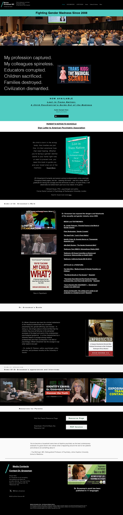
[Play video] (38, 244)
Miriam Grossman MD (9, 3)
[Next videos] (121, 390)
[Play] (56, 116)
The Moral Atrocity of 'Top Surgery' (75, 275)
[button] (86, 4)
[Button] (74, 74)
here (70, 195)
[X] (10, 491)
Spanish (92, 275)
